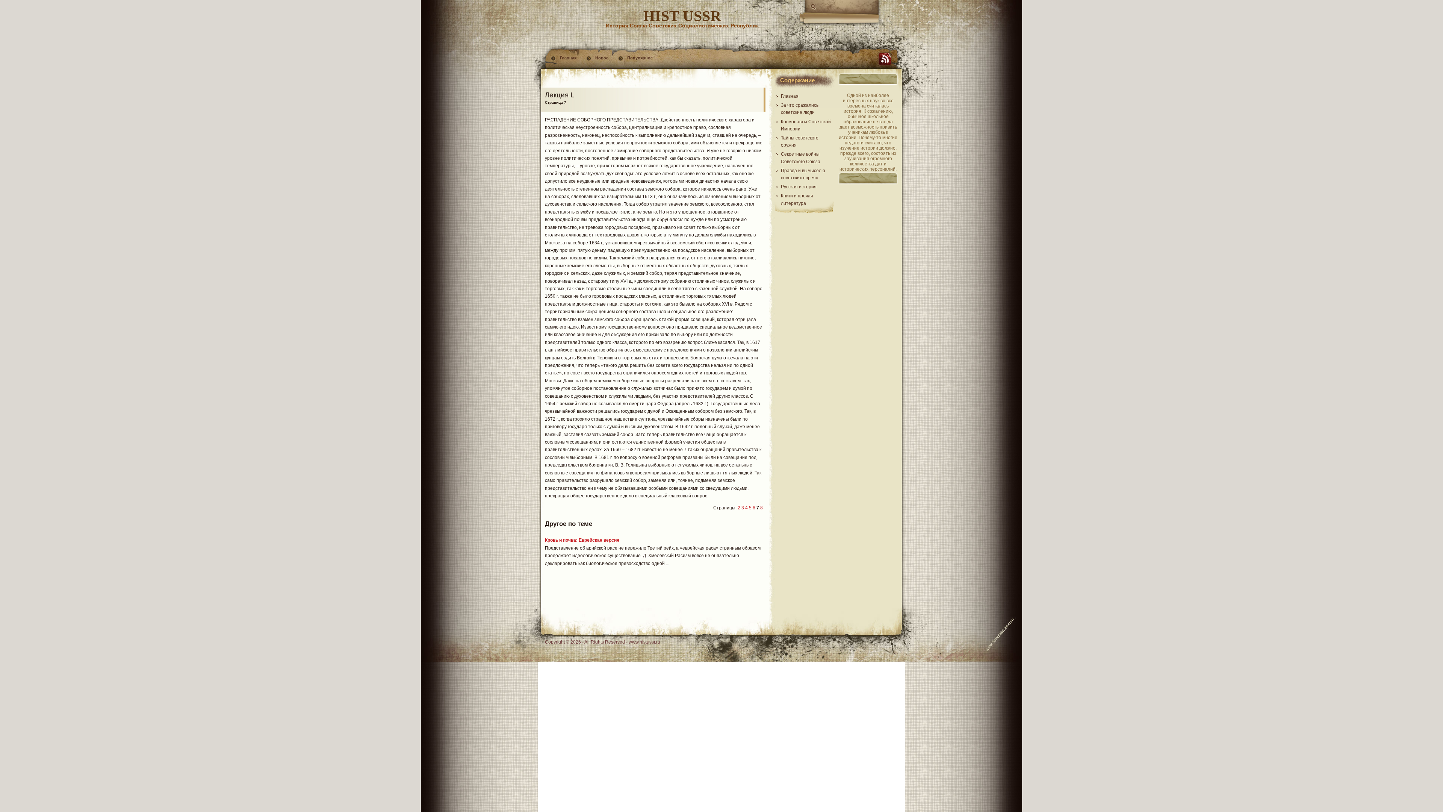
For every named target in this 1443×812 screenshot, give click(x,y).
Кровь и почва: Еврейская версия (582, 540)
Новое (601, 58)
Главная (568, 58)
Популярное (640, 58)
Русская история (799, 186)
